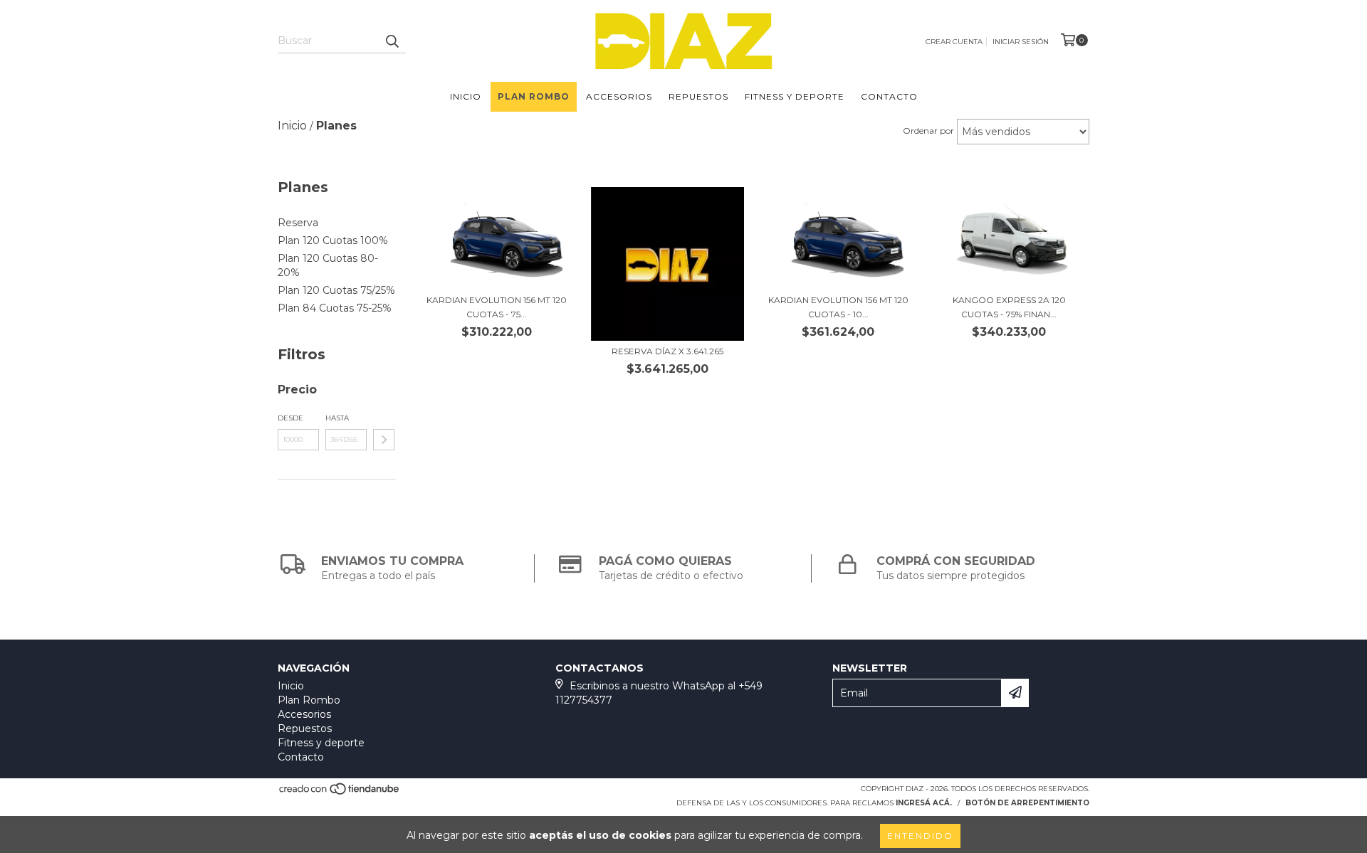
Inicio (465, 96)
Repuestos (698, 96)
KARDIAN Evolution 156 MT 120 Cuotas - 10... (838, 307)
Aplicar (383, 439)
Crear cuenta (954, 41)
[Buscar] (391, 40)
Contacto (889, 96)
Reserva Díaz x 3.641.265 (667, 351)
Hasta (337, 418)
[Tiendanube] (340, 793)
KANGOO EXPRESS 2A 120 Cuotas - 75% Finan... (1009, 307)
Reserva (298, 222)
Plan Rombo (534, 96)
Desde (290, 418)
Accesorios (619, 96)
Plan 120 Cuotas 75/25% (336, 290)
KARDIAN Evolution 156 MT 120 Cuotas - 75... (496, 307)
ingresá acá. (924, 802)
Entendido (920, 835)
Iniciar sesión (1020, 41)
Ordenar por (928, 130)
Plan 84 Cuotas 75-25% (335, 308)
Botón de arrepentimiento (1027, 802)
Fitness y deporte (794, 96)
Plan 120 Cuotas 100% (333, 240)
